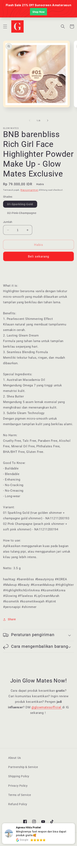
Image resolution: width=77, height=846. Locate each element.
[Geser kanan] (47, 120)
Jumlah (7, 221)
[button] (5, 26)
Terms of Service (19, 795)
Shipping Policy (18, 776)
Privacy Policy (18, 785)
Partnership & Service (23, 767)
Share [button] (12, 619)
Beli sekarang (38, 256)
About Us (14, 757)
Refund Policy (17, 804)
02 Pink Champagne (23, 213)
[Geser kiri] (29, 120)
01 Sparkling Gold (22, 205)
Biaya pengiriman (29, 190)
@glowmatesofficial (46, 707)
